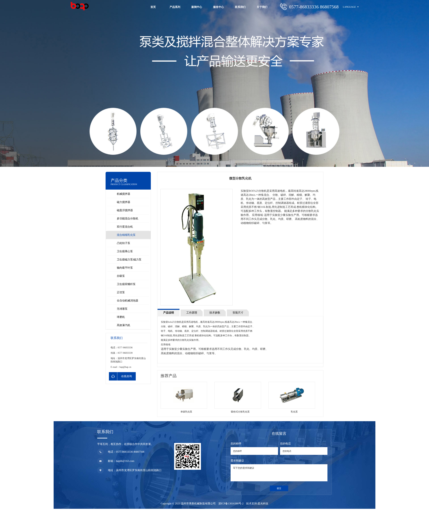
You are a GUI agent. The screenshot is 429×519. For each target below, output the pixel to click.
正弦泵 (121, 292)
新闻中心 (196, 7)
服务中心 (218, 7)
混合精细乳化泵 (126, 234)
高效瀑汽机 (123, 325)
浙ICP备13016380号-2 (230, 503)
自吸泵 (121, 275)
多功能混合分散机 (127, 218)
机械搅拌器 (123, 193)
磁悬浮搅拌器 (125, 210)
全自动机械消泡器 (127, 300)
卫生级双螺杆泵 (126, 284)
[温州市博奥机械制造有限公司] (79, 6)
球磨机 (121, 317)
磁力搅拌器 (123, 202)
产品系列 (175, 7)
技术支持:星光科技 (257, 503)
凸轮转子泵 (123, 243)
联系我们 (240, 7)
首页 (153, 7)
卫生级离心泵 (125, 251)
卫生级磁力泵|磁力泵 (129, 259)
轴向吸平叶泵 (125, 267)
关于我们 (262, 7)
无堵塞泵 (122, 308)
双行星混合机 (125, 226)
